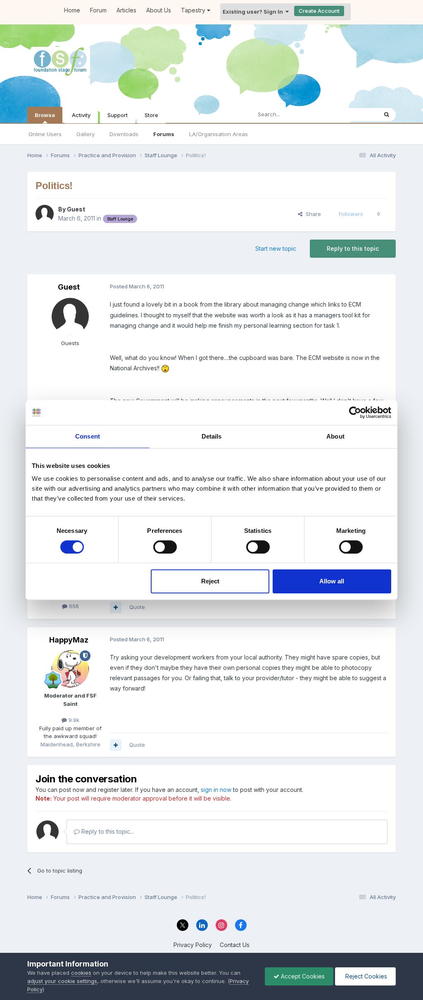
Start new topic (275, 248)
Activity (81, 115)
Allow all (331, 581)
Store (151, 115)
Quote (137, 607)
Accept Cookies (302, 976)
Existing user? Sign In (254, 11)
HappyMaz (68, 639)
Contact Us (235, 944)
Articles (126, 10)
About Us (158, 10)
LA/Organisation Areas (218, 134)
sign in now (216, 789)
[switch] (165, 547)
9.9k (73, 720)
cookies (81, 972)
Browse (45, 115)
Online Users (45, 134)
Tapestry (194, 10)
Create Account (319, 10)
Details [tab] (212, 436)
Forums (163, 134)
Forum (98, 10)
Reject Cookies (365, 976)
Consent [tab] (87, 436)
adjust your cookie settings (62, 981)
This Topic (353, 114)
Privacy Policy (192, 944)
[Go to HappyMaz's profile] (70, 669)
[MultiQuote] (115, 607)
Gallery (85, 134)
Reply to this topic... (107, 831)
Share (311, 214)
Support (117, 115)
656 (73, 606)
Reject (210, 581)
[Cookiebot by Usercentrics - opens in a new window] (355, 412)
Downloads (123, 134)
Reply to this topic (353, 248)
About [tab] (335, 436)
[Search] (387, 114)
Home (72, 10)
